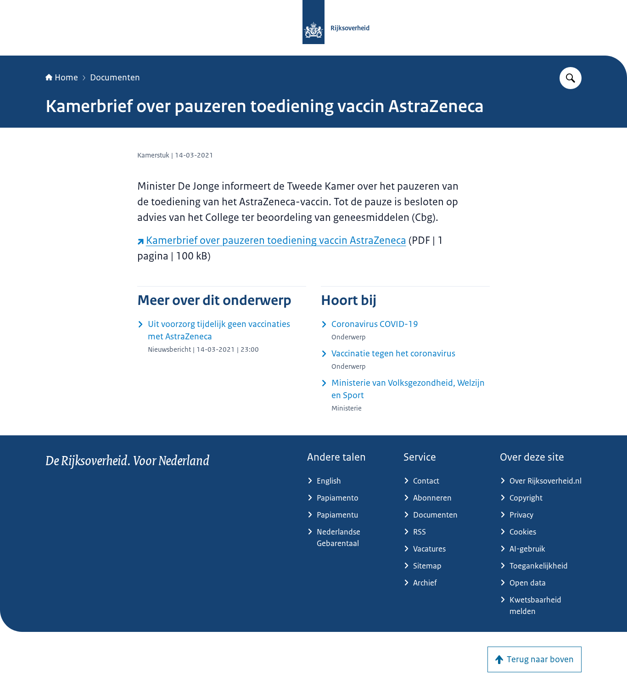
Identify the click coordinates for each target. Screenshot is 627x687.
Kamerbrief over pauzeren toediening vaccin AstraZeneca (276, 240)
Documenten (115, 77)
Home (66, 77)
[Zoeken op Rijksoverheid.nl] (571, 78)
